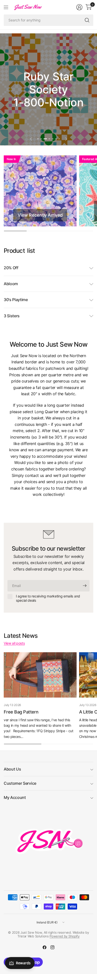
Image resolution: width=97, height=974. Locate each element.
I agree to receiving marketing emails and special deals (48, 598)
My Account (15, 797)
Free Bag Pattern (21, 711)
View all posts (14, 643)
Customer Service (20, 783)
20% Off (11, 267)
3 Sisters (12, 315)
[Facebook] (44, 947)
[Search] (87, 20)
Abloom (11, 283)
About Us (12, 769)
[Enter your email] (85, 585)
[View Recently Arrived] (40, 190)
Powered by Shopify (64, 936)
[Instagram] (52, 947)
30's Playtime (16, 299)
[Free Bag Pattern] (40, 675)
